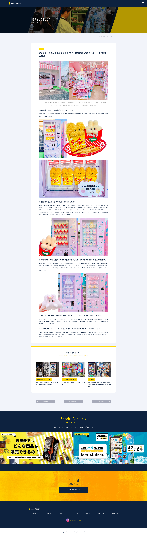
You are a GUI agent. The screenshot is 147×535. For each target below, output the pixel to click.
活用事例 (61, 513)
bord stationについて (34, 513)
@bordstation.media (75, 520)
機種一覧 (88, 513)
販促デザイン (101, 513)
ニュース (49, 513)
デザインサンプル (74, 513)
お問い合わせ (115, 513)
